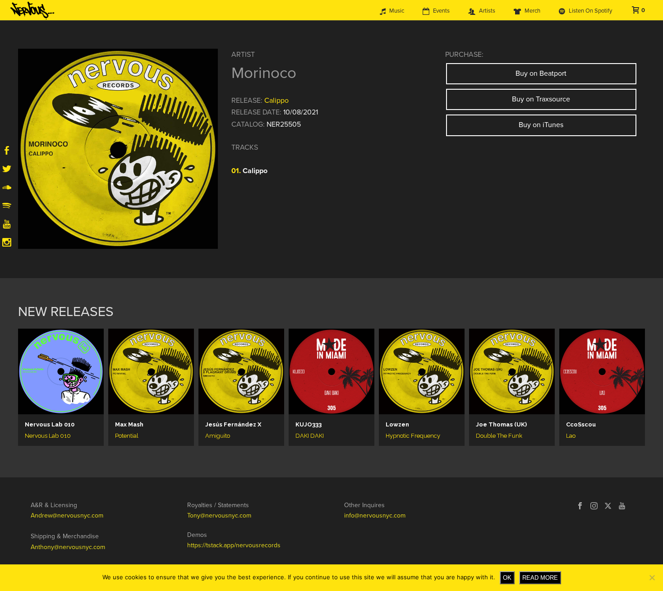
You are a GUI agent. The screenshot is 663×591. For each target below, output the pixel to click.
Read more (540, 577)
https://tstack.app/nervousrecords (234, 545)
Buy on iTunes (541, 124)
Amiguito (217, 435)
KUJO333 (308, 424)
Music (396, 10)
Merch (532, 10)
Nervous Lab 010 (49, 424)
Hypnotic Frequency (413, 435)
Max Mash (129, 424)
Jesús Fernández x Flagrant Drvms (233, 424)
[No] (651, 577)
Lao (571, 435)
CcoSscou (581, 424)
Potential (126, 435)
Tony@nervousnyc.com (219, 515)
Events (441, 10)
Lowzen (397, 424)
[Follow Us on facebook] (580, 506)
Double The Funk (499, 435)
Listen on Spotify (590, 10)
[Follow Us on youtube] (622, 506)
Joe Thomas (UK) (501, 424)
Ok (507, 577)
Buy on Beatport (541, 73)
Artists (487, 10)
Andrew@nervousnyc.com (67, 515)
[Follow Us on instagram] (594, 506)
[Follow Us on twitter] (608, 506)
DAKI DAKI (309, 435)
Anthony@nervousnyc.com (68, 547)
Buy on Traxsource (541, 99)
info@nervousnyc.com (374, 515)
